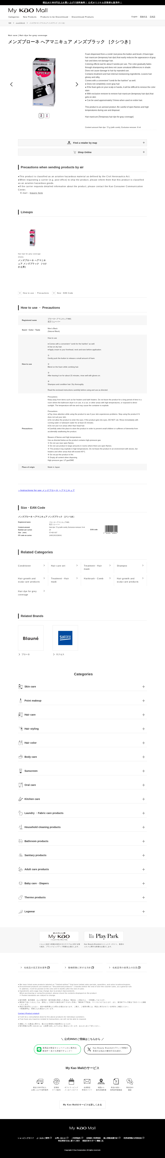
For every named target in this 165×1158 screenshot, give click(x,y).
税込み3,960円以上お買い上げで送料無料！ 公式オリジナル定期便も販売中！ (82, 2)
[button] (82, 142)
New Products (30, 17)
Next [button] (77, 84)
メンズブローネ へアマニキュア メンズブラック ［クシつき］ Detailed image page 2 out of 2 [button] (46, 115)
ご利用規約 (76, 1138)
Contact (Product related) (28, 1013)
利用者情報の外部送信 (133, 1138)
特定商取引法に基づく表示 (69, 1141)
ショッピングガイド (26, 1138)
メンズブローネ (20, 23)
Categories (14, 17)
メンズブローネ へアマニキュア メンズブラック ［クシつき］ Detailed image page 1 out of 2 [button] (41, 115)
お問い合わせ (60, 1138)
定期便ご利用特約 (93, 1138)
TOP (10, 23)
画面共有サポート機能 (91, 1141)
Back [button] (11, 84)
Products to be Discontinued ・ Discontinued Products (67, 17)
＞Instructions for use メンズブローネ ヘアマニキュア (46, 490)
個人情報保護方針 (110, 1138)
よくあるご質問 (42, 1138)
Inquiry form (36, 193)
